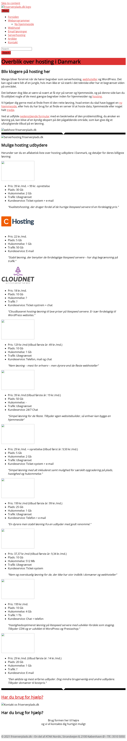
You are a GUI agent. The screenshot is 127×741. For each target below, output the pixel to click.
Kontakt (13, 42)
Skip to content (10, 3)
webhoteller (90, 79)
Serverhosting (16, 35)
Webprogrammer (19, 20)
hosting (97, 96)
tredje (10, 110)
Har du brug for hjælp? (22, 697)
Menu (5, 10)
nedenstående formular (35, 116)
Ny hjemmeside (24, 24)
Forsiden (13, 17)
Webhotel (14, 28)
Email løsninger (17, 31)
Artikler (12, 39)
